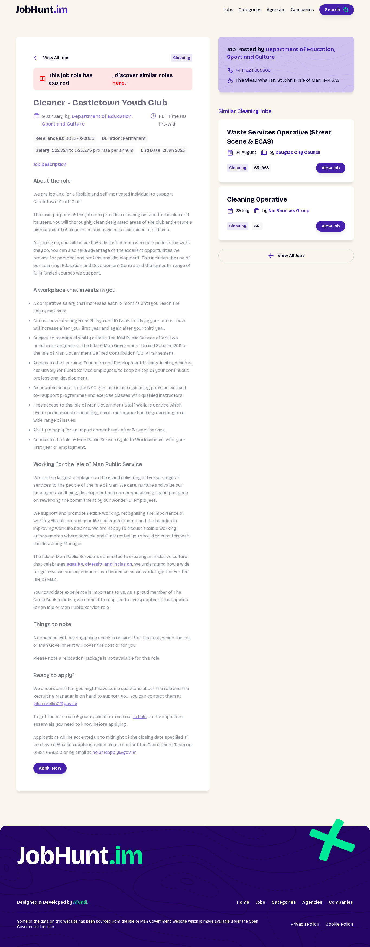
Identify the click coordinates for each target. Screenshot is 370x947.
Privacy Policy (305, 924)
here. (119, 83)
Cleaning (181, 57)
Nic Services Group (285, 210)
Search (332, 9)
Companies (302, 9)
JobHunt (42, 9)
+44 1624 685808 (253, 70)
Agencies (276, 9)
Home (243, 902)
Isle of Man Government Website (157, 921)
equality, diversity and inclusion (99, 564)
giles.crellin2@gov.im (55, 703)
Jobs (228, 9)
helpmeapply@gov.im (114, 752)
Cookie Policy (339, 924)
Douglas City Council (294, 152)
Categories (250, 9)
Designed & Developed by (52, 902)
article (140, 716)
